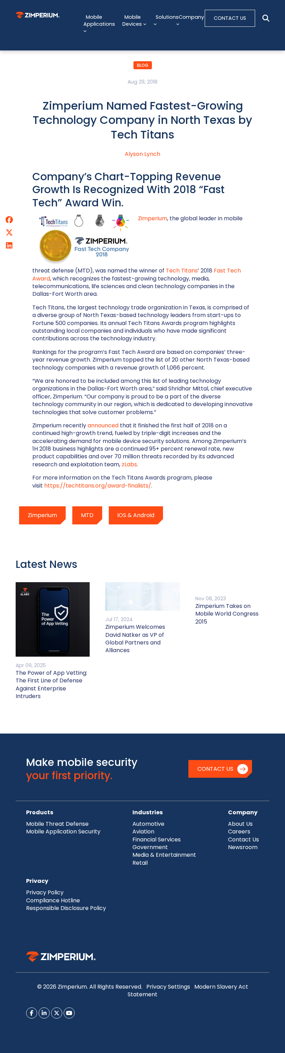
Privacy (37, 881)
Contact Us (215, 769)
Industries (147, 812)
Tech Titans (182, 271)
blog (142, 65)
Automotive (148, 824)
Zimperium (152, 218)
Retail (140, 863)
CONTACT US (230, 18)
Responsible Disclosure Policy (66, 908)
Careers (239, 832)
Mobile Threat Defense (57, 824)
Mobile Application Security (63, 832)
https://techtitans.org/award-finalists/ (97, 486)
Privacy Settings (168, 987)
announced (103, 425)
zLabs (129, 464)
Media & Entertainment (164, 855)
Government (150, 847)
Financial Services (156, 840)
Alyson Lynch (142, 154)
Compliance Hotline (53, 900)
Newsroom (243, 847)
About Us (240, 824)
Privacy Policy (45, 892)
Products (39, 812)
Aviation (143, 832)
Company (243, 812)
